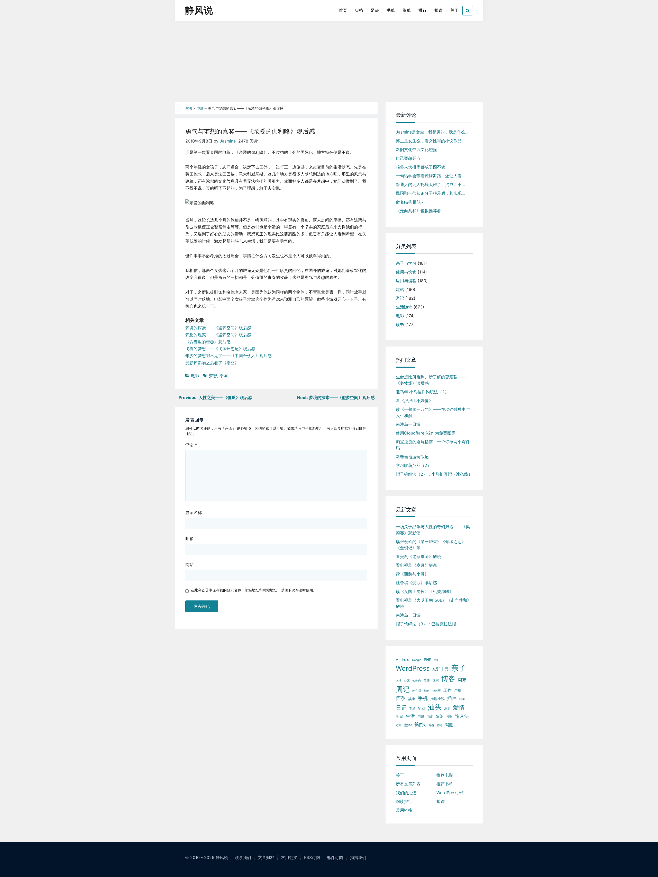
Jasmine (228, 141)
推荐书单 (444, 783)
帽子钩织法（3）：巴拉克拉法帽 (426, 623)
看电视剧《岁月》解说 (416, 565)
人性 (398, 680)
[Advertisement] (329, 63)
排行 (422, 10)
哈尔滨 (417, 691)
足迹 (375, 10)
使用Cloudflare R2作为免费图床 (425, 433)
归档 (359, 10)
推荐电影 (444, 775)
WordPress (412, 668)
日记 (401, 707)
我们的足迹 (406, 792)
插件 (451, 698)
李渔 (412, 708)
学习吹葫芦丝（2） (413, 465)
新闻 (462, 699)
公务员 (416, 680)
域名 (427, 691)
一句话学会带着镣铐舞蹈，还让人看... (430, 175)
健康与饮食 (406, 271)
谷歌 (449, 717)
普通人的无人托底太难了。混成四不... (430, 184)
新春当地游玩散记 (412, 456)
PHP (427, 659)
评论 (191, 444)
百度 (430, 717)
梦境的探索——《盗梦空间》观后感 (218, 327)
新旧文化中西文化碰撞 (416, 149)
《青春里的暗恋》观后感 (208, 341)
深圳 (447, 708)
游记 (400, 298)
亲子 (458, 667)
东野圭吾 (440, 669)
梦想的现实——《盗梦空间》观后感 (218, 334)
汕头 (435, 707)
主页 (189, 108)
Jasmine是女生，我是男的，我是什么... (432, 132)
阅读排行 (404, 801)
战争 (411, 698)
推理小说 (437, 699)
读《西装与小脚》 (412, 574)
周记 (403, 689)
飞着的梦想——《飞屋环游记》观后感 (220, 348)
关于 (454, 10)
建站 (400, 289)
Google (416, 660)
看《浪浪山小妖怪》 (414, 400)
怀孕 (401, 698)
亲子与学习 (406, 263)
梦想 (213, 375)
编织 (439, 716)
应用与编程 (406, 280)
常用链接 (404, 810)
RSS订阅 (312, 857)
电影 (200, 108)
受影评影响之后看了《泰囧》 (212, 362)
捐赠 (438, 10)
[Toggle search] (467, 10)
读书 (400, 324)
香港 (440, 725)
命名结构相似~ (409, 202)
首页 (343, 10)
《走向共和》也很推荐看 (418, 210)
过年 (398, 725)
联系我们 (243, 857)
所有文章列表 (408, 783)
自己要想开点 (408, 158)
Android (402, 659)
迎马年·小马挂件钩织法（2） (422, 391)
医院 (436, 680)
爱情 (459, 707)
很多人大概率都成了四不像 (420, 167)
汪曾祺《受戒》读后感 (416, 582)
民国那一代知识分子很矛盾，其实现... (430, 193)
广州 (457, 690)
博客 (448, 679)
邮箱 (189, 538)
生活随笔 (404, 306)
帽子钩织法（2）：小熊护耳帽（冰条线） (434, 474)
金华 (408, 724)
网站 (189, 564)
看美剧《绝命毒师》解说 (418, 556)
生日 (399, 716)
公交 (407, 680)
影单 (407, 10)
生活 (410, 716)
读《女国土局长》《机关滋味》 (424, 591)
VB (436, 660)
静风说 (199, 10)
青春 (431, 725)
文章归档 (266, 857)
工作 (447, 690)
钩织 (420, 724)
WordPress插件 (450, 792)
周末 (462, 679)
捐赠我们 (358, 857)
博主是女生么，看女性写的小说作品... (430, 140)
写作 (426, 680)
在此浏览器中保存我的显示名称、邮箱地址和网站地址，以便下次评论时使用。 (254, 590)
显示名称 (193, 512)
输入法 (462, 716)
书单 (391, 10)
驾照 (449, 724)
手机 (423, 698)
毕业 (421, 708)
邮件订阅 (335, 857)
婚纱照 (436, 691)
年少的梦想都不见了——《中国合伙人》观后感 (228, 355)
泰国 (224, 375)
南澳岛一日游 (408, 424)
